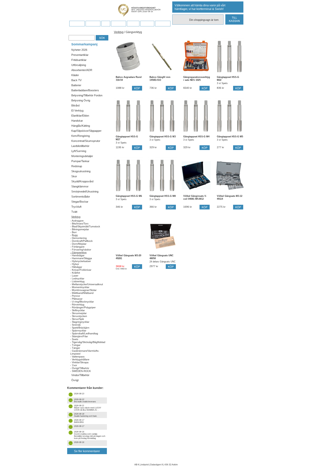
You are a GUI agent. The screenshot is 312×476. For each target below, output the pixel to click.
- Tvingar (75, 345)
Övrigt (75, 380)
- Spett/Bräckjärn (79, 327)
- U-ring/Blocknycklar (82, 301)
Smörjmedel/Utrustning (84, 191)
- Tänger (75, 347)
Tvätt (74, 211)
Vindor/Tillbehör (80, 375)
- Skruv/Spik (77, 319)
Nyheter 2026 (79, 49)
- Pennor (75, 295)
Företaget (118, 23)
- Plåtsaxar (76, 298)
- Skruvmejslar (78, 313)
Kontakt (133, 23)
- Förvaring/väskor (80, 249)
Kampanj (147, 23)
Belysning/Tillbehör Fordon (86, 95)
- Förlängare (77, 246)
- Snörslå (75, 324)
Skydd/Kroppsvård (82, 181)
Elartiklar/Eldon (80, 115)
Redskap (76, 166)
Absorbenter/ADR (81, 70)
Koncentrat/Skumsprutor (85, 140)
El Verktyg (77, 110)
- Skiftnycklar (77, 310)
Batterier (76, 85)
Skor (74, 176)
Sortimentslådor (80, 196)
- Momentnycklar (79, 287)
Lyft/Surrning (78, 151)
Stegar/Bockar (79, 201)
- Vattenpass (77, 356)
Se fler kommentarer (87, 451)
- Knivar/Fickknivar (80, 269)
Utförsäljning (78, 65)
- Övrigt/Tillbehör (79, 368)
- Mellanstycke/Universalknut (86, 284)
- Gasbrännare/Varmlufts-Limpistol (84, 352)
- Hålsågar (76, 266)
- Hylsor (74, 264)
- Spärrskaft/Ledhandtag (84, 333)
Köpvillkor (92, 23)
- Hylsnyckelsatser (80, 261)
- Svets (74, 339)
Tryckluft (76, 206)
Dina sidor (162, 23)
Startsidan (77, 23)
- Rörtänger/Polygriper (83, 307)
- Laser (74, 275)
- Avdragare (77, 220)
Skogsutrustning (80, 171)
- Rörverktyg (77, 304)
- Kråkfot (75, 272)
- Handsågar (77, 255)
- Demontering (78, 238)
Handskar (77, 120)
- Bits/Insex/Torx (79, 223)
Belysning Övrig (80, 100)
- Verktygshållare (79, 359)
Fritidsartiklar (78, 59)
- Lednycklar (77, 278)
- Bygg (74, 235)
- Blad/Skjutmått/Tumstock (85, 226)
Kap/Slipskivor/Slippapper (86, 130)
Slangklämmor (79, 186)
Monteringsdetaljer (82, 156)
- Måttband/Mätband (82, 292)
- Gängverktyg (78, 252)
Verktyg (75, 216)
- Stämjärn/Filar (79, 336)
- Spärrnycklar (78, 330)
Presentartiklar (79, 54)
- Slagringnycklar (79, 321)
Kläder (75, 75)
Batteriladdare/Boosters (85, 90)
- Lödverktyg (77, 281)
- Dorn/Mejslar (78, 243)
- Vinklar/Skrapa (79, 362)
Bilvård (75, 105)
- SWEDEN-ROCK (80, 371)
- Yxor (73, 365)
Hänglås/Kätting (80, 125)
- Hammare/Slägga (81, 258)
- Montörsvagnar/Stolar (83, 290)
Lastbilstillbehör (80, 145)
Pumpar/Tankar (80, 161)
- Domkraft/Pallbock (81, 240)
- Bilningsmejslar (79, 229)
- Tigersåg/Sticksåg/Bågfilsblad (87, 342)
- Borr (73, 232)
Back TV (76, 80)
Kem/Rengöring (80, 135)
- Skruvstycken (78, 316)
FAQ (105, 23)
